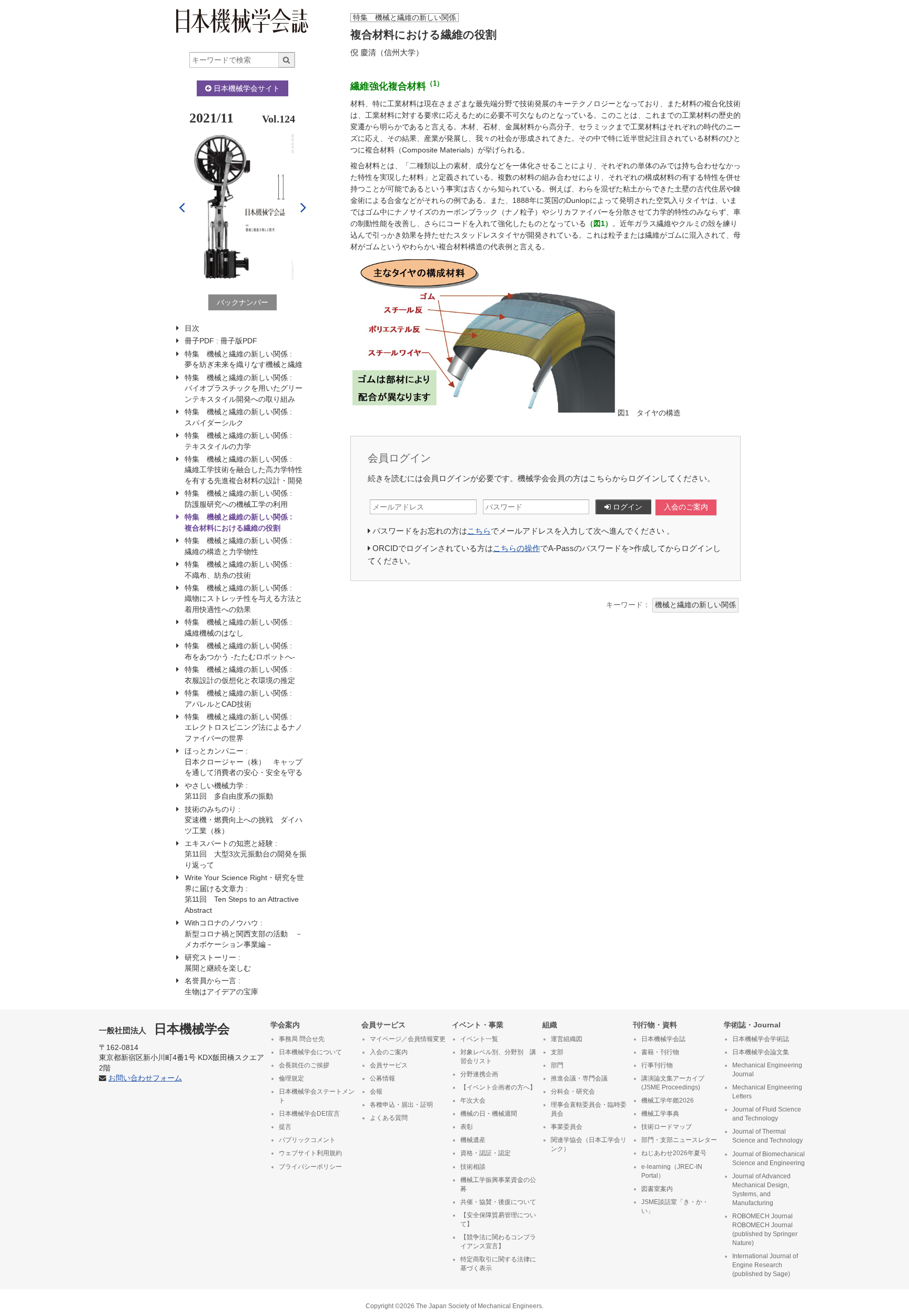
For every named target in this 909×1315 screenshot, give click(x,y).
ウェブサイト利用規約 (310, 1153)
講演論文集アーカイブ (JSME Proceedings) (672, 1083)
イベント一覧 (479, 1039)
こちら (479, 530)
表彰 (466, 1126)
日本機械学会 (164, 1029)
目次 (192, 328)
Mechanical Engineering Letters (767, 1092)
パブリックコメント (307, 1140)
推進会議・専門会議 (579, 1078)
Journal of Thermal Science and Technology (767, 1136)
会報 (376, 1091)
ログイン (626, 507)
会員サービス (383, 1025)
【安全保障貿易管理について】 (498, 1219)
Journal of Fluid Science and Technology (766, 1114)
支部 (557, 1052)
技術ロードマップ (666, 1126)
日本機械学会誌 (663, 1039)
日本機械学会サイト (245, 88)
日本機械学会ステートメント (317, 1096)
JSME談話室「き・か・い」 (675, 1206)
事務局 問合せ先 (302, 1039)
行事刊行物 (657, 1065)
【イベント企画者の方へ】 (498, 1087)
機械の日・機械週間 (488, 1113)
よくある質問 (389, 1118)
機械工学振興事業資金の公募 (498, 1184)
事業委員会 (566, 1126)
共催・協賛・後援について (498, 1202)
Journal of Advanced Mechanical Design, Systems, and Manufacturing (761, 1190)
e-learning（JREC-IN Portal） (671, 1171)
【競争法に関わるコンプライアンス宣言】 (498, 1242)
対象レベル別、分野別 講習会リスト (498, 1056)
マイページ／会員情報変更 (408, 1039)
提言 (285, 1126)
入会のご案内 (686, 507)
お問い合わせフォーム (145, 1078)
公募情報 (382, 1078)
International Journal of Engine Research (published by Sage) (765, 1265)
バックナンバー (242, 302)
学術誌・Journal (752, 1025)
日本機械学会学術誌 (760, 1039)
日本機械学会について (310, 1052)
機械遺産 (473, 1140)
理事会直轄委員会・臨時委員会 (589, 1109)
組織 (549, 1025)
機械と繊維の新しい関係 (695, 605)
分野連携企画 (479, 1074)
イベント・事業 (477, 1025)
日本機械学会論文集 (760, 1052)
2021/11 (211, 118)
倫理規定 (291, 1078)
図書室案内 (657, 1188)
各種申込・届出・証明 (401, 1104)
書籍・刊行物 (660, 1052)
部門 (557, 1065)
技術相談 (473, 1166)
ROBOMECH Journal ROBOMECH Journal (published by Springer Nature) (764, 1229)
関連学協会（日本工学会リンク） (589, 1144)
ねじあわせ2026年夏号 (673, 1153)
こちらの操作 (516, 548)
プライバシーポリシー (310, 1166)
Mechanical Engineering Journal (767, 1070)
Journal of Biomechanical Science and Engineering (768, 1158)
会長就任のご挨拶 (304, 1065)
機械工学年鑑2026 (667, 1100)
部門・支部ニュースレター (679, 1140)
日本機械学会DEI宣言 (309, 1113)
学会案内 (285, 1025)
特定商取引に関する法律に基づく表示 (498, 1264)
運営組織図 (566, 1039)
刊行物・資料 (655, 1025)
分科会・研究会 (573, 1091)
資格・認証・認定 (485, 1153)
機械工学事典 (660, 1113)
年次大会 (473, 1100)
